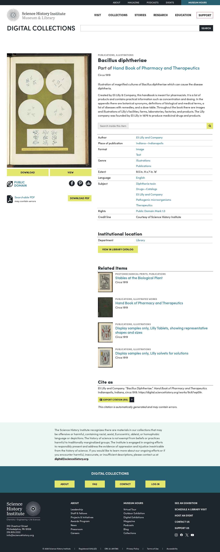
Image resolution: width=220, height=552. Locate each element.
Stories (140, 15)
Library (140, 240)
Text (138, 154)
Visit (97, 15)
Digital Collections (41, 27)
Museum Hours (197, 2)
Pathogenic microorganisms (153, 200)
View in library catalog (117, 249)
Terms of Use (152, 548)
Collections (117, 15)
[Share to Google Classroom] (88, 183)
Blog (126, 529)
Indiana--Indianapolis (149, 143)
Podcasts (152, 2)
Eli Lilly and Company (149, 137)
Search (206, 28)
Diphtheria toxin (146, 183)
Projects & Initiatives (82, 517)
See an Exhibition (186, 503)
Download (28, 172)
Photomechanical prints (131, 273)
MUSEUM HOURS (133, 503)
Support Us (182, 528)
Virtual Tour (130, 509)
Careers (75, 533)
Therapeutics (144, 205)
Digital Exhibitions (134, 517)
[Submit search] (210, 126)
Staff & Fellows (79, 513)
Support (205, 15)
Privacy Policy (133, 548)
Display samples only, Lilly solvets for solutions (151, 352)
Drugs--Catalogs (146, 189)
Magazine (133, 2)
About (116, 2)
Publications (106, 55)
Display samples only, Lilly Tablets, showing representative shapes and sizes (161, 330)
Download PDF (79, 198)
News (74, 525)
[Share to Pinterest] (80, 183)
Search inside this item (113, 125)
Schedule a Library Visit (191, 509)
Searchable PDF (25, 197)
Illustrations (124, 55)
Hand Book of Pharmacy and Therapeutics (156, 67)
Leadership (77, 509)
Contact (125, 484)
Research (160, 15)
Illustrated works (145, 299)
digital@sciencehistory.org (71, 459)
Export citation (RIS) (115, 399)
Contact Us (182, 521)
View (71, 172)
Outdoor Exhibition (134, 513)
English (140, 177)
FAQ (94, 484)
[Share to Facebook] (72, 183)
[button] (131, 399)
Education (183, 15)
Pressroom (77, 529)
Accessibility (172, 548)
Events (170, 2)
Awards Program (80, 521)
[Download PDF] (10, 199)
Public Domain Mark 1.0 (150, 211)
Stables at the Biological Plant (139, 277)
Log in (155, 484)
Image (140, 149)
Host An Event (184, 515)
